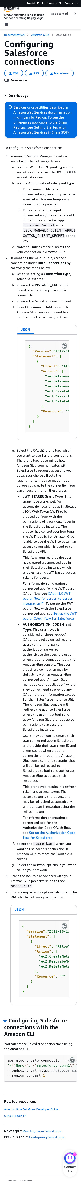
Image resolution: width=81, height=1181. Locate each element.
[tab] (26, 329)
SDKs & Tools (13, 1115)
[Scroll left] (47, 13)
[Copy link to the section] (4, 1021)
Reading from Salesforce (42, 1131)
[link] (63, 35)
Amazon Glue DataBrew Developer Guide (31, 1109)
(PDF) (65, 132)
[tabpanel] (47, 387)
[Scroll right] (74, 13)
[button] (16, 96)
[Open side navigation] (6, 24)
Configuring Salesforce (46, 1137)
